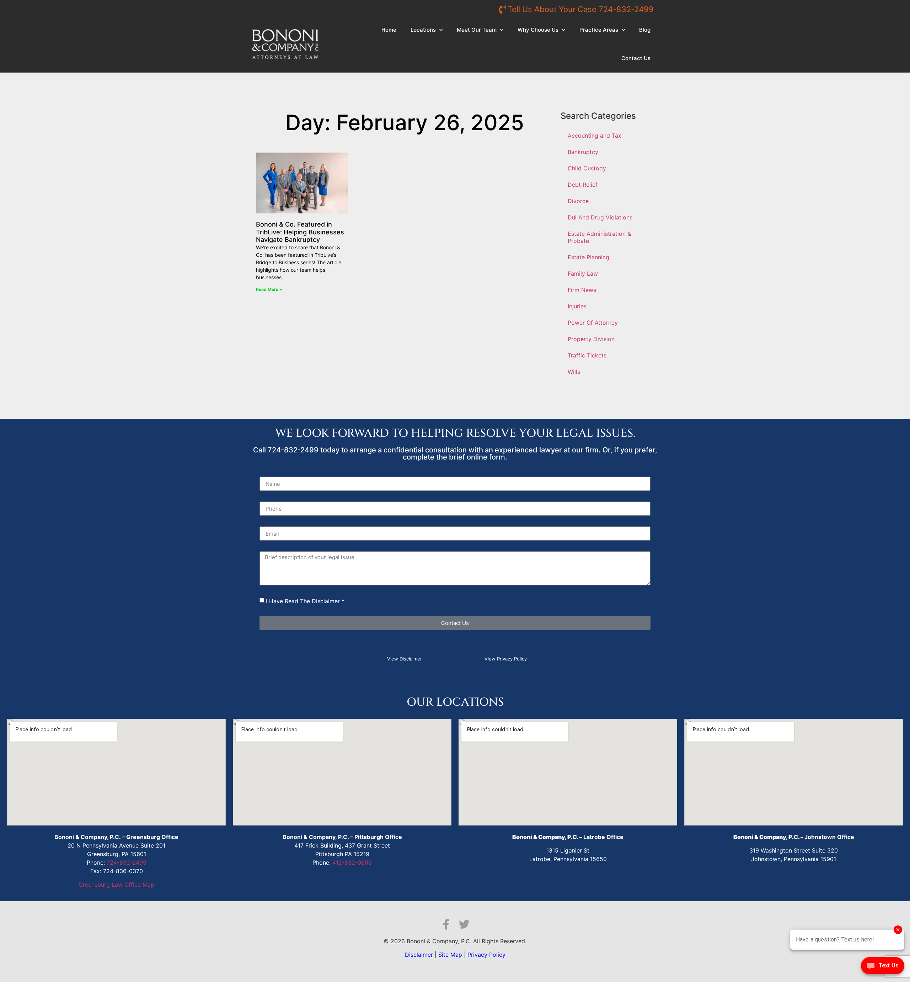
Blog (645, 29)
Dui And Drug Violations (600, 217)
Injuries (577, 306)
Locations (423, 29)
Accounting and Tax (594, 135)
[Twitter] (464, 924)
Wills (574, 371)
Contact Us (636, 58)
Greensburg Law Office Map (116, 884)
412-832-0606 (352, 862)
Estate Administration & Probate (599, 237)
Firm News (582, 289)
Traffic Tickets (587, 355)
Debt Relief (583, 184)
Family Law (583, 273)
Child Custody (587, 168)
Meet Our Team (477, 29)
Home (388, 29)
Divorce (578, 201)
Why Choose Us (538, 29)
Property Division (591, 339)
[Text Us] (882, 967)
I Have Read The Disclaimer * (305, 601)
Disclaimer (419, 954)
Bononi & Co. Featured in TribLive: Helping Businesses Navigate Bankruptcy (300, 232)
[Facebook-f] (445, 924)
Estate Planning (588, 257)
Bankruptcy (583, 151)
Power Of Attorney (593, 322)
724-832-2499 (126, 862)
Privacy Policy (486, 954)
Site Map (450, 954)
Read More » (269, 289)
